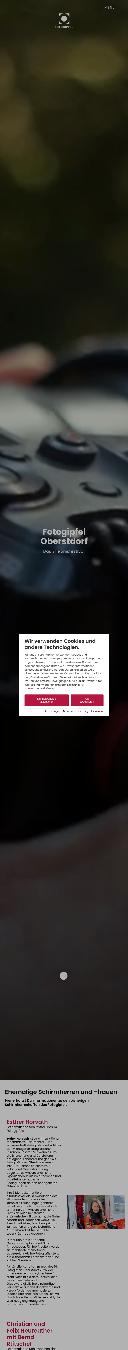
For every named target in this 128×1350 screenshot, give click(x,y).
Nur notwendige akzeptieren (46, 700)
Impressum (97, 711)
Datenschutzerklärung (75, 711)
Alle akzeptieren (87, 700)
